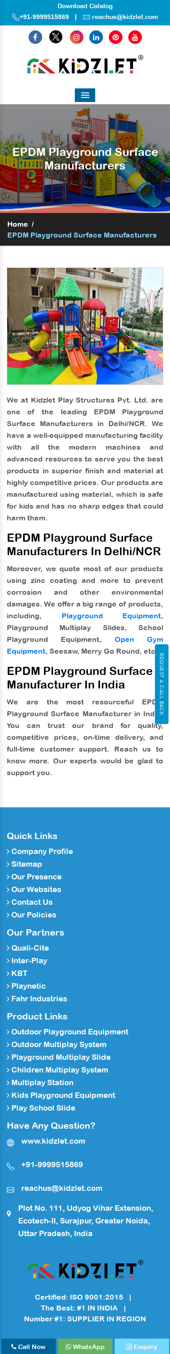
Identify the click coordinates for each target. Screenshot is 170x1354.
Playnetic (28, 985)
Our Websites (35, 889)
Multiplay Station (41, 1082)
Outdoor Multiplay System (58, 1044)
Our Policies (33, 914)
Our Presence (36, 876)
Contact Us (31, 902)
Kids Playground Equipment (62, 1095)
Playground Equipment (111, 615)
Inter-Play (28, 960)
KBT (19, 973)
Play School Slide (42, 1107)
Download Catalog (85, 6)
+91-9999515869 (44, 16)
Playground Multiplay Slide (60, 1057)
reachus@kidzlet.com (125, 16)
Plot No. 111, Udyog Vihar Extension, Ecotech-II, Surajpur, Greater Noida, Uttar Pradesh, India (85, 1221)
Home (17, 224)
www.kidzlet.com (53, 1140)
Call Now (30, 1346)
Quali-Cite (29, 947)
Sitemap (26, 864)
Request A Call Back (161, 684)
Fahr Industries (38, 998)
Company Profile (41, 851)
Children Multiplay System (59, 1069)
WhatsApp (88, 1346)
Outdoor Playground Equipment (69, 1031)
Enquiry (144, 1346)
